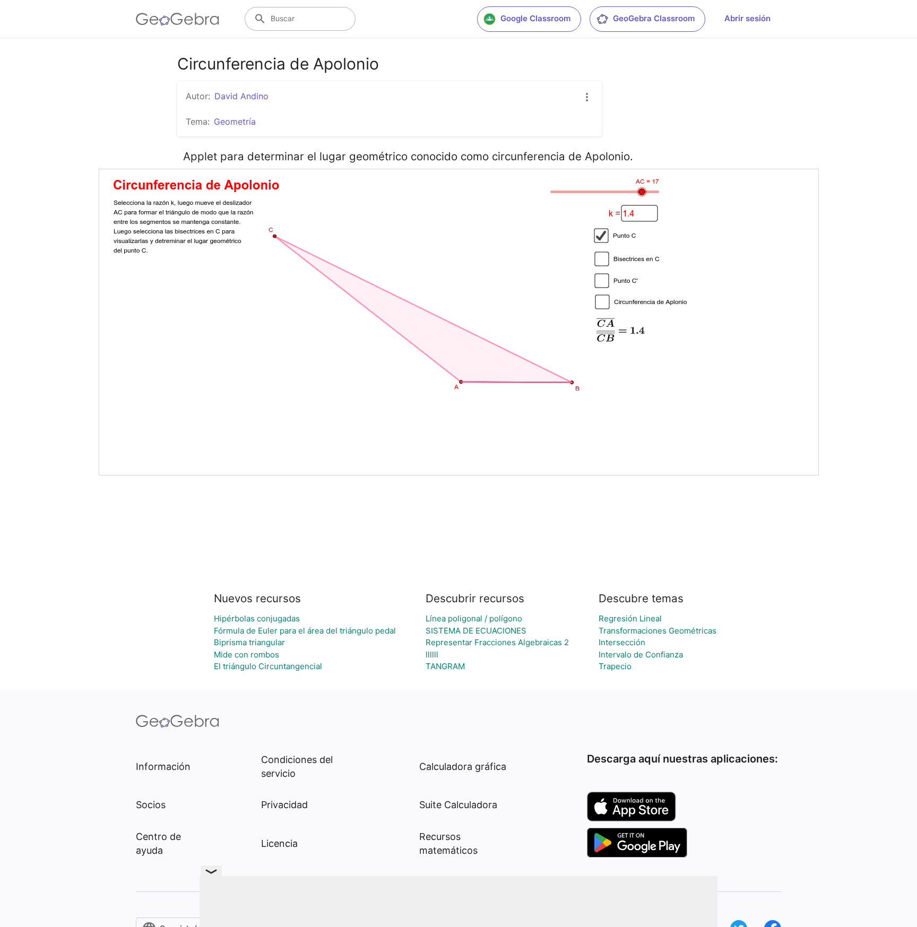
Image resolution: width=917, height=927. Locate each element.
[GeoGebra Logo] (177, 19)
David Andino (241, 96)
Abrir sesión (747, 18)
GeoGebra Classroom (654, 18)
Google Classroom (535, 18)
